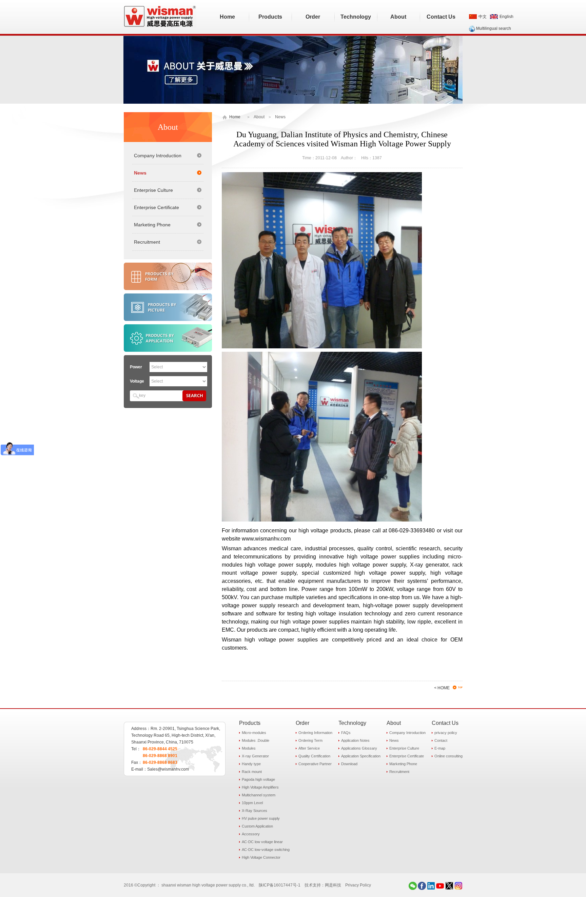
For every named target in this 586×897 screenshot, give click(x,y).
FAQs (346, 733)
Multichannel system (258, 795)
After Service (309, 748)
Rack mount (252, 772)
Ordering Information (315, 733)
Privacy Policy (358, 885)
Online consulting (448, 756)
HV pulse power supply (261, 818)
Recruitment (399, 772)
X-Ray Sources (254, 811)
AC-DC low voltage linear (262, 842)
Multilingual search (493, 28)
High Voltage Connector (261, 857)
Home (234, 117)
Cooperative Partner (315, 764)
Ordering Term (310, 740)
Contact (440, 740)
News (140, 173)
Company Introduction (157, 155)
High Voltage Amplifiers (260, 787)
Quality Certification (314, 756)
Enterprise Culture (153, 190)
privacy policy (445, 733)
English (506, 16)
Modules (249, 748)
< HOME (442, 688)
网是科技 (333, 885)
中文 (482, 16)
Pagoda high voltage (258, 779)
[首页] (225, 117)
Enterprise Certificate (156, 207)
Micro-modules (254, 733)
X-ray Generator (255, 756)
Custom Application (257, 826)
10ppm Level (252, 803)
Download (349, 764)
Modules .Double (255, 740)
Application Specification (360, 756)
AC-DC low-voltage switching (266, 850)
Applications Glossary (359, 748)
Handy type (251, 764)
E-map (439, 748)
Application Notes (355, 740)
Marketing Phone (152, 224)
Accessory (251, 834)
